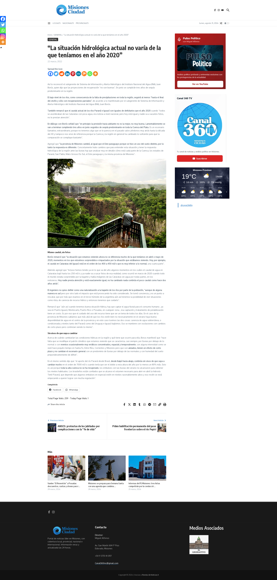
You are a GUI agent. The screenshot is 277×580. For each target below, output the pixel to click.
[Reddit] (61, 73)
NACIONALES (68, 23)
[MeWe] (78, 73)
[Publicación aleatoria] (221, 23)
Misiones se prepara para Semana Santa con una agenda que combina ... (106, 484)
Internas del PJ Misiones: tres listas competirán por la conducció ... (144, 484)
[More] (95, 73)
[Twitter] (56, 73)
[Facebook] (50, 73)
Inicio (50, 35)
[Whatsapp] (89, 73)
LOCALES (56, 23)
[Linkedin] (67, 73)
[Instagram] (3, 36)
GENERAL (58, 35)
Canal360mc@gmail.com (106, 563)
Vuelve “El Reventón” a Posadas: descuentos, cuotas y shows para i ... (64, 484)
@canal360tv (186, 205)
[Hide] (1, 47)
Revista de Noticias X (150, 575)
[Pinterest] (72, 73)
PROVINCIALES (82, 23)
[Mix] (84, 73)
